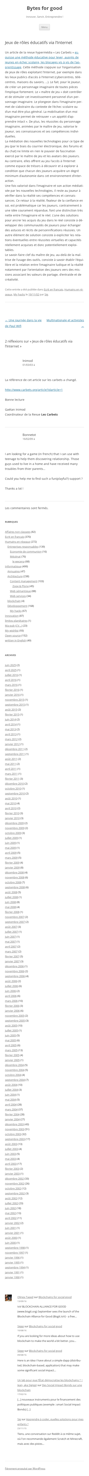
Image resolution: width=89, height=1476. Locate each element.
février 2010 (12, 813)
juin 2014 (10, 719)
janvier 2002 (12, 1223)
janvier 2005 (12, 1060)
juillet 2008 (11, 897)
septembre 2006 (15, 976)
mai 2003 (10, 1159)
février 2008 (12, 912)
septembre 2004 (15, 1080)
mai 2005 (10, 1040)
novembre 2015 (14, 699)
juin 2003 (10, 1154)
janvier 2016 (12, 695)
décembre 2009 (14, 823)
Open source (13, 635)
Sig (46, 294)
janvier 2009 (12, 867)
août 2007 (11, 927)
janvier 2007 (12, 961)
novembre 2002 (14, 1183)
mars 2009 (11, 857)
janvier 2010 (12, 818)
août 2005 (11, 1025)
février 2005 (12, 1055)
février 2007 (12, 956)
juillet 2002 (11, 1203)
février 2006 (12, 1006)
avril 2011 (11, 769)
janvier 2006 (12, 1011)
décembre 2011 (14, 749)
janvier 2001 (12, 1233)
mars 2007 (11, 951)
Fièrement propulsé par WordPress (25, 1468)
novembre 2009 (14, 828)
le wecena (18, 561)
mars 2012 (11, 739)
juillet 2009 (11, 838)
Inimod (28, 361)
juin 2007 (10, 936)
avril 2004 (11, 1104)
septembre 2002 (15, 1193)
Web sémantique (20, 591)
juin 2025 (10, 665)
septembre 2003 (15, 1139)
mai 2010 (10, 803)
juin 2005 (10, 1035)
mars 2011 (11, 774)
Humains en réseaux (17, 541)
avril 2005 (11, 1045)
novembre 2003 (14, 1129)
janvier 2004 (12, 1119)
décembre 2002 (14, 1178)
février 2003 (12, 1169)
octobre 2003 (13, 1134)
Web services (18, 596)
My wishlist (12, 630)
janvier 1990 (12, 1277)
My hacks (19, 294)
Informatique (13, 566)
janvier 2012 (12, 744)
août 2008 (11, 892)
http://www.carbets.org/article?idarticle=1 (34, 390)
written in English (15, 640)
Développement (17, 606)
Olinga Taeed (25, 1297)
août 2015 (11, 709)
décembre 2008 (14, 872)
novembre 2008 (14, 877)
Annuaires (13, 571)
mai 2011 (10, 764)
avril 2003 (11, 1164)
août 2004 (11, 1085)
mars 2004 (11, 1109)
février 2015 (12, 714)
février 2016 (12, 690)
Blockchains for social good (55, 1297)
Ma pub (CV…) (13, 625)
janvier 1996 (12, 1257)
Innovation (12, 616)
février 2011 (12, 778)
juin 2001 (10, 1228)
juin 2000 (10, 1243)
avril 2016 (11, 680)
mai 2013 (10, 729)
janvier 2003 (12, 1173)
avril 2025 (11, 670)
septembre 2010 (15, 793)
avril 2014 (11, 724)
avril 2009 (11, 853)
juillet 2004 (11, 1090)
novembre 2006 (14, 971)
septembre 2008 (15, 887)
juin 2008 (10, 902)
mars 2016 (11, 685)
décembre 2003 (14, 1124)
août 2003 (11, 1144)
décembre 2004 (14, 1065)
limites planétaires (16, 620)
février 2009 (12, 862)
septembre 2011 (15, 754)
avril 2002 (11, 1218)
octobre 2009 (13, 833)
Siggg (20, 1326)
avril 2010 (11, 808)
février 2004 (12, 1114)
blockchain (14, 601)
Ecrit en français (53, 289)
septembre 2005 (15, 1020)
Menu (44, 27)
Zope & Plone (20, 586)
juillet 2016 (11, 675)
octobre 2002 (13, 1188)
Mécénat (15, 556)
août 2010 (11, 798)
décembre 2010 (14, 783)
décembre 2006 (14, 966)
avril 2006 (11, 996)
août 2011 (11, 759)
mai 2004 (10, 1099)
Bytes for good (44, 8)
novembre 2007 (14, 917)
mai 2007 (10, 941)
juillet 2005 (11, 1030)
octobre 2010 (13, 788)
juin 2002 (10, 1208)
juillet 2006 (11, 986)
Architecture (15, 576)
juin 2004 (10, 1094)
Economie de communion (26, 551)
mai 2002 (10, 1213)
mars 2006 (11, 1001)
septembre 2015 (15, 704)
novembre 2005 (14, 1015)
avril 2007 (11, 946)
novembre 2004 (14, 1070)
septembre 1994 (15, 1267)
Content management (23, 581)
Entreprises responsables (22, 546)
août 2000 (11, 1238)
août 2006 (11, 981)
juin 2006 (10, 991)
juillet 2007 (11, 932)
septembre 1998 (15, 1248)
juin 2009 (10, 843)
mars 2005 (11, 1050)
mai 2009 (10, 848)
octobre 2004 (13, 1075)
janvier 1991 (12, 1272)
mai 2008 (10, 907)
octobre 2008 (13, 882)
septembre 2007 (15, 922)
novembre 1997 (14, 1252)
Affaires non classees (17, 532)
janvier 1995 (12, 1262)
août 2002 (11, 1198)
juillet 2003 (11, 1149)
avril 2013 (11, 734)
